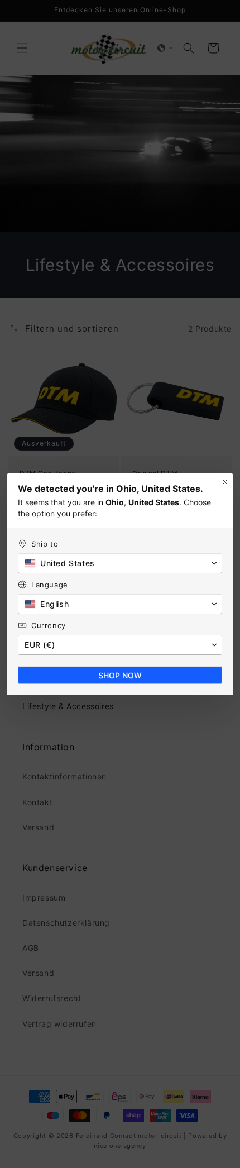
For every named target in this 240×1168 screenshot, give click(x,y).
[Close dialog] (225, 482)
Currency (48, 625)
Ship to (44, 543)
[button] (120, 563)
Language (49, 584)
